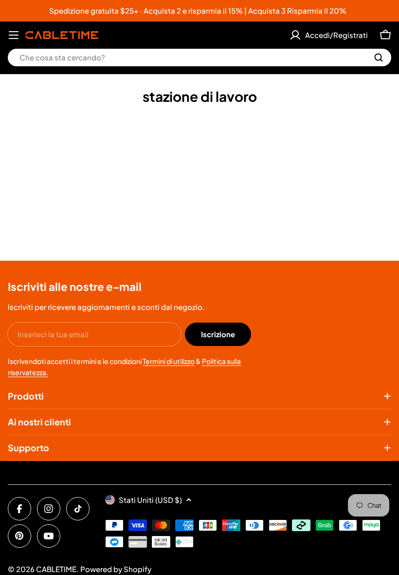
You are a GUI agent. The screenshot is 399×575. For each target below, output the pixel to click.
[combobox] (199, 57)
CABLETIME (56, 569)
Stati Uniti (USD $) (150, 499)
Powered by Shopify (115, 569)
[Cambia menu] (13, 35)
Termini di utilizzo (169, 361)
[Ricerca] (378, 57)
